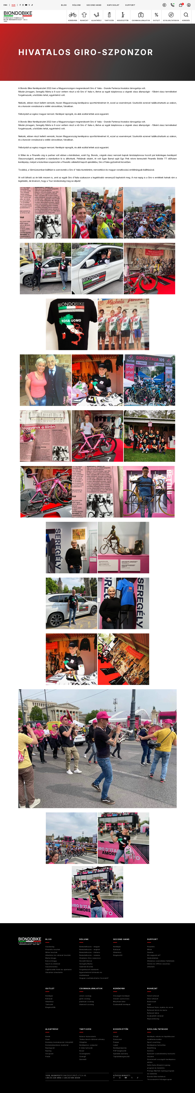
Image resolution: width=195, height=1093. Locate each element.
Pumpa (116, 1042)
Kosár (81, 1051)
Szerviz (150, 1051)
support (130, 5)
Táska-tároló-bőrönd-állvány (92, 1039)
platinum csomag (86, 1002)
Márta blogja (50, 958)
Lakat (115, 1045)
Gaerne (150, 952)
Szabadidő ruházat (155, 1016)
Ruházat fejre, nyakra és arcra (160, 1007)
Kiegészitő (117, 955)
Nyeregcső (50, 1048)
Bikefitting (151, 1048)
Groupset (49, 1054)
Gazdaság (49, 947)
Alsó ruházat (152, 999)
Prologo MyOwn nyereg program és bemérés (160, 1072)
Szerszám (117, 1039)
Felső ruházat (153, 996)
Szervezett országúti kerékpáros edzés (161, 1060)
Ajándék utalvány (120, 1054)
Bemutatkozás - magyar (89, 947)
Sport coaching (153, 1042)
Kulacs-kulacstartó (87, 1036)
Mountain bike (119, 1002)
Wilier (149, 949)
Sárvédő (83, 1059)
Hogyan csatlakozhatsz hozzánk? (94, 978)
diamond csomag (86, 1004)
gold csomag (84, 999)
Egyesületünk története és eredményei (90, 973)
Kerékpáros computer (88, 1045)
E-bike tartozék (86, 1048)
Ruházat (116, 949)
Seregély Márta (86, 964)
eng (5, 5)
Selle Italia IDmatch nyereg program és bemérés (158, 1066)
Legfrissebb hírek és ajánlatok (58, 970)
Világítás (83, 1042)
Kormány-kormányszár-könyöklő (59, 1042)
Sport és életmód (52, 964)
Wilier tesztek (51, 952)
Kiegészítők (50, 1007)
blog (64, 5)
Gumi (47, 1039)
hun (13, 5)
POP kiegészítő (119, 1051)
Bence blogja (51, 961)
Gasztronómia (51, 967)
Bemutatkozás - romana (89, 955)
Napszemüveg (153, 1019)
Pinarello (151, 947)
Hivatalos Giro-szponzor (90, 958)
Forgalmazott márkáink (89, 970)
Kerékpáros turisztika (156, 1045)
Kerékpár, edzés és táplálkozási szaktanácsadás (161, 1037)
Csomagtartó (84, 1054)
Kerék (47, 1036)
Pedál (47, 1057)
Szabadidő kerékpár (121, 1004)
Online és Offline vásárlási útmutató (158, 965)
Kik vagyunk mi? (154, 955)
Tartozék (49, 1004)
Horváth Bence (85, 961)
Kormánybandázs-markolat (57, 1045)
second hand (94, 5)
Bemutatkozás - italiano (89, 952)
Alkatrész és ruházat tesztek (58, 955)
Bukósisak (151, 1002)
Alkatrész (117, 952)
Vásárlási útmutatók (54, 972)
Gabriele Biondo (86, 967)
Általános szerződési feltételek (160, 961)
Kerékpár (117, 947)
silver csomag (85, 996)
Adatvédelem (152, 958)
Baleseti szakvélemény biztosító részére (161, 1055)
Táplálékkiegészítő (121, 1057)
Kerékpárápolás (120, 1048)
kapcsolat (113, 5)
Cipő (149, 1004)
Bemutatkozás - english (89, 949)
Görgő (115, 1036)
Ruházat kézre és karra (157, 1010)
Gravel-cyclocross (121, 999)
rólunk (76, 5)
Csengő (82, 1057)
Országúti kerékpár (121, 996)
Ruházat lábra (153, 1013)
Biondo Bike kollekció (156, 1077)
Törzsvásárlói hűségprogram (159, 1079)
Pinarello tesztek (52, 949)
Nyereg (48, 1051)
